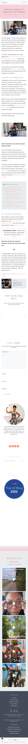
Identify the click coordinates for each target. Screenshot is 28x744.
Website (4, 389)
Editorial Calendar (14, 701)
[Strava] (19, 740)
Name (4, 374)
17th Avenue (22, 742)
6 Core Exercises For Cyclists (13, 187)
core (18, 274)
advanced (8, 274)
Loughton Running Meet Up (14, 729)
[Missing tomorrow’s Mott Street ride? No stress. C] (14, 579)
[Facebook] (11, 740)
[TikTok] (17, 740)
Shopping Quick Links (14, 731)
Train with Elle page (16, 69)
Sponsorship (14, 699)
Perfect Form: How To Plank (13, 206)
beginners (13, 274)
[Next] (25, 315)
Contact (14, 697)
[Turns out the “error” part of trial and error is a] (14, 627)
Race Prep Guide (14, 733)
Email (4, 381)
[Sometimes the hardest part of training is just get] (14, 651)
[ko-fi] (15, 740)
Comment (5, 352)
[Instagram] (9, 740)
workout (4, 276)
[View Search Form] (22, 2)
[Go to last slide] (3, 315)
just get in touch (19, 225)
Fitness (23, 14)
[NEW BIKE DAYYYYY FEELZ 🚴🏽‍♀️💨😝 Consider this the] (14, 603)
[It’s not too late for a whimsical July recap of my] (14, 675)
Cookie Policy (14, 706)
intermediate (23, 274)
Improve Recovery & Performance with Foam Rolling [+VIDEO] (14, 303)
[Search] (22, 460)
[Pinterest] (13, 740)
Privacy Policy (14, 703)
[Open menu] (25, 2)
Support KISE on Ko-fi (14, 727)
